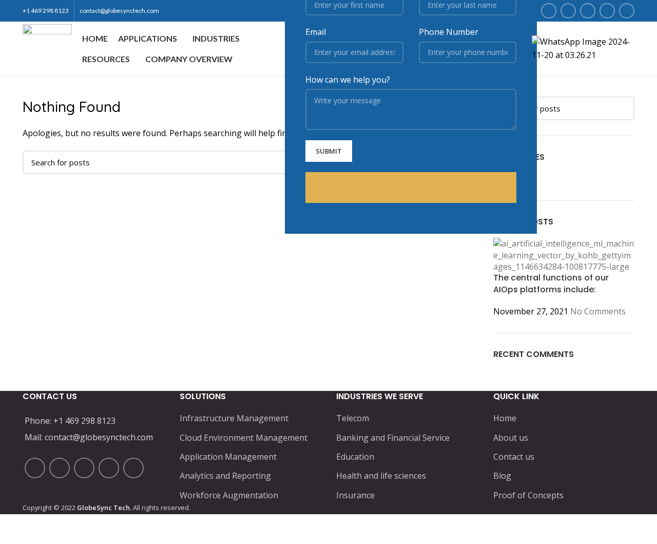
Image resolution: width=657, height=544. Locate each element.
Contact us (513, 456)
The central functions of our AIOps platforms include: (551, 283)
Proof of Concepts (528, 495)
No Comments (598, 311)
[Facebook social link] (548, 10)
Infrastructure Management (234, 418)
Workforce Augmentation (229, 495)
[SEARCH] (620, 108)
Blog (502, 475)
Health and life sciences (381, 475)
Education (355, 456)
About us (510, 437)
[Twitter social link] (568, 10)
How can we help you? (347, 79)
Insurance (355, 495)
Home (504, 418)
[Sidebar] (13, 531)
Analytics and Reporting (225, 475)
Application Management (228, 456)
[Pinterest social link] (626, 10)
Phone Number (448, 31)
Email (315, 31)
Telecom (352, 418)
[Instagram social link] (587, 10)
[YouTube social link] (607, 10)
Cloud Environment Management (243, 437)
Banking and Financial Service (393, 437)
